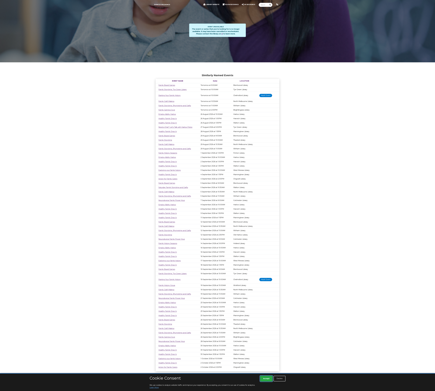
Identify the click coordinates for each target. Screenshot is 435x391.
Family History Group (166, 285)
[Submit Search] (270, 5)
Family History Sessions (167, 153)
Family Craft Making (166, 101)
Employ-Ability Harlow (167, 114)
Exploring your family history (169, 170)
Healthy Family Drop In (167, 119)
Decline (280, 379)
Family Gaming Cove (166, 110)
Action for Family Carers (167, 179)
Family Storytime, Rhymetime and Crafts (174, 106)
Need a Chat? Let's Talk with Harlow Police (175, 127)
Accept (266, 379)
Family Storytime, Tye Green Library (172, 90)
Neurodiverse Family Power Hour (171, 200)
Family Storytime (165, 140)
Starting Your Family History (169, 95)
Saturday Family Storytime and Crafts (173, 187)
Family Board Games (166, 85)
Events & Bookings (162, 4)
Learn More (154, 387)
